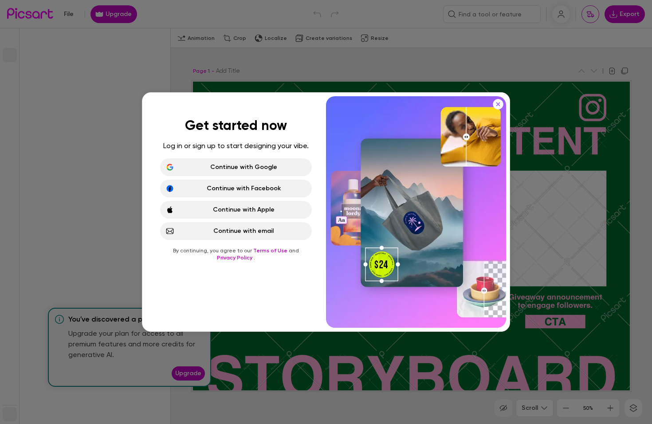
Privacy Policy (235, 258)
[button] (326, 212)
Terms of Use (271, 250)
